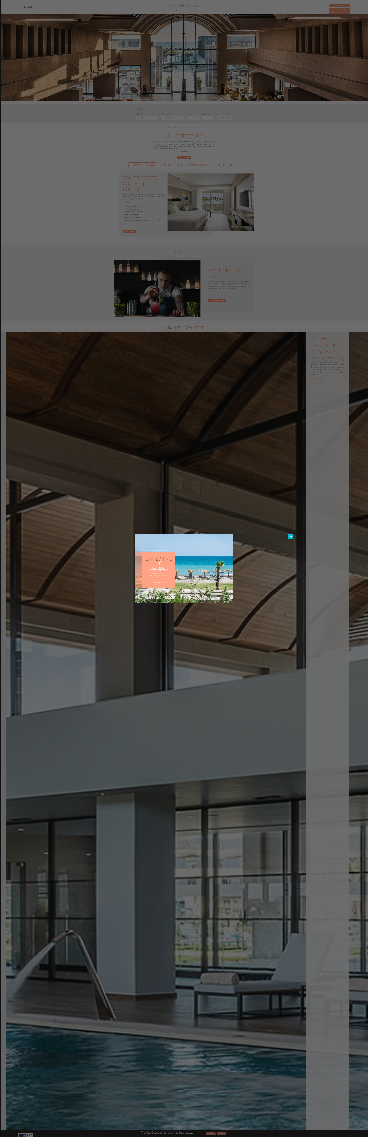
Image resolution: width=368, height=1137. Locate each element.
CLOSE (290, 536)
